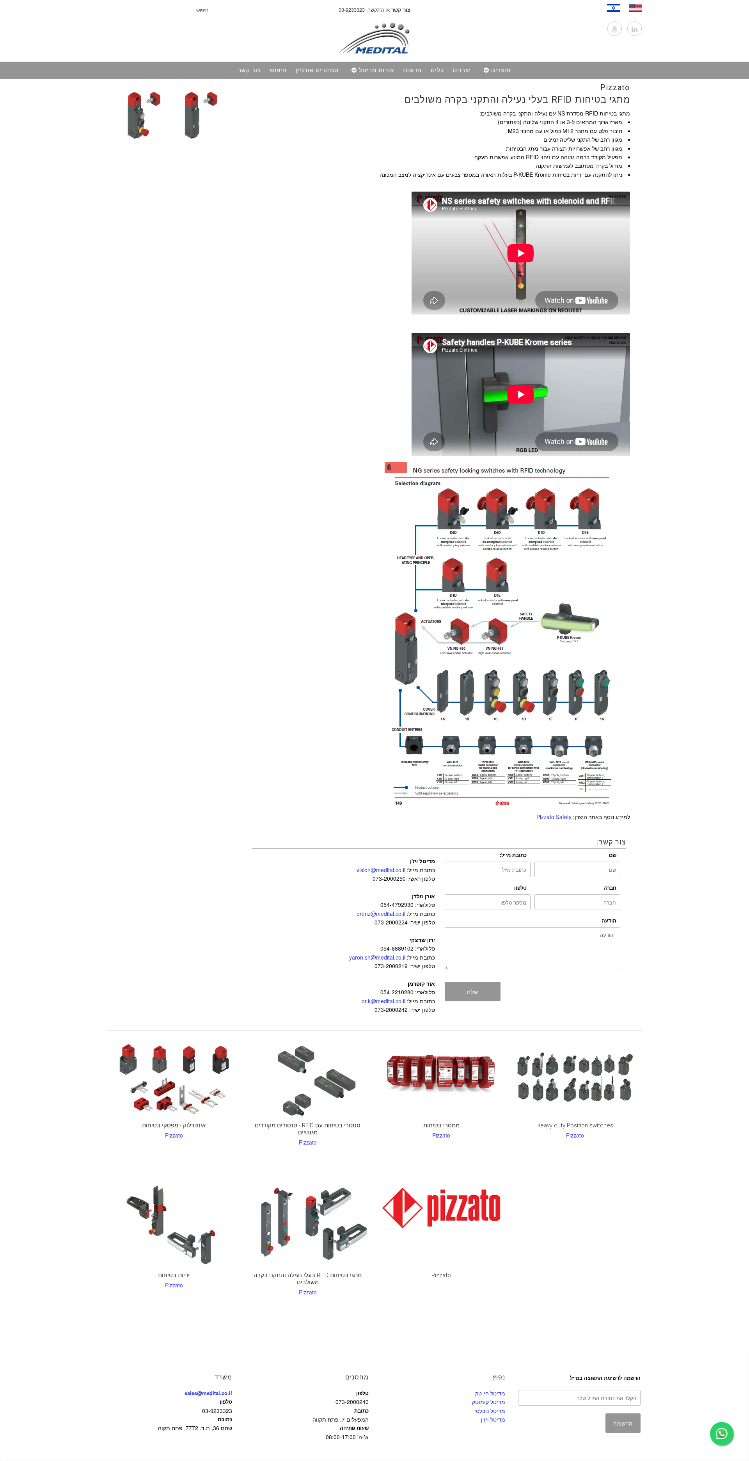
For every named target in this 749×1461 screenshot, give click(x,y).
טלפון (520, 887)
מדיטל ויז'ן (493, 1419)
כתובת (225, 1419)
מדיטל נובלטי (489, 1411)
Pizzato (615, 87)
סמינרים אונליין (317, 70)
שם (612, 854)
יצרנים (462, 70)
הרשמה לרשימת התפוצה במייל (605, 1377)
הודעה (609, 920)
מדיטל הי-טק (490, 1393)
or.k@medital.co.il (383, 1001)
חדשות (412, 70)
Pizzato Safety (554, 817)
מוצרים (501, 70)
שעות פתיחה (354, 1427)
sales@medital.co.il (208, 1393)
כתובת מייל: (513, 854)
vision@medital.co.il (381, 870)
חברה (609, 887)
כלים (437, 70)
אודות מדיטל (376, 70)
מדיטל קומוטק (488, 1402)
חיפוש (278, 70)
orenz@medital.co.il (381, 913)
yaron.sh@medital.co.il (377, 957)
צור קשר (249, 70)
